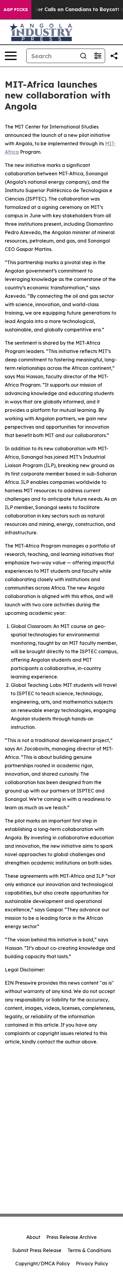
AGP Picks (16, 9)
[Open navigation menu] (11, 56)
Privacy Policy (92, 1263)
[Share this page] (114, 56)
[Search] (83, 56)
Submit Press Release (36, 1250)
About (33, 1237)
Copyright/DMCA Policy (42, 1263)
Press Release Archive (71, 1237)
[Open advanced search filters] (97, 56)
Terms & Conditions (89, 1250)
